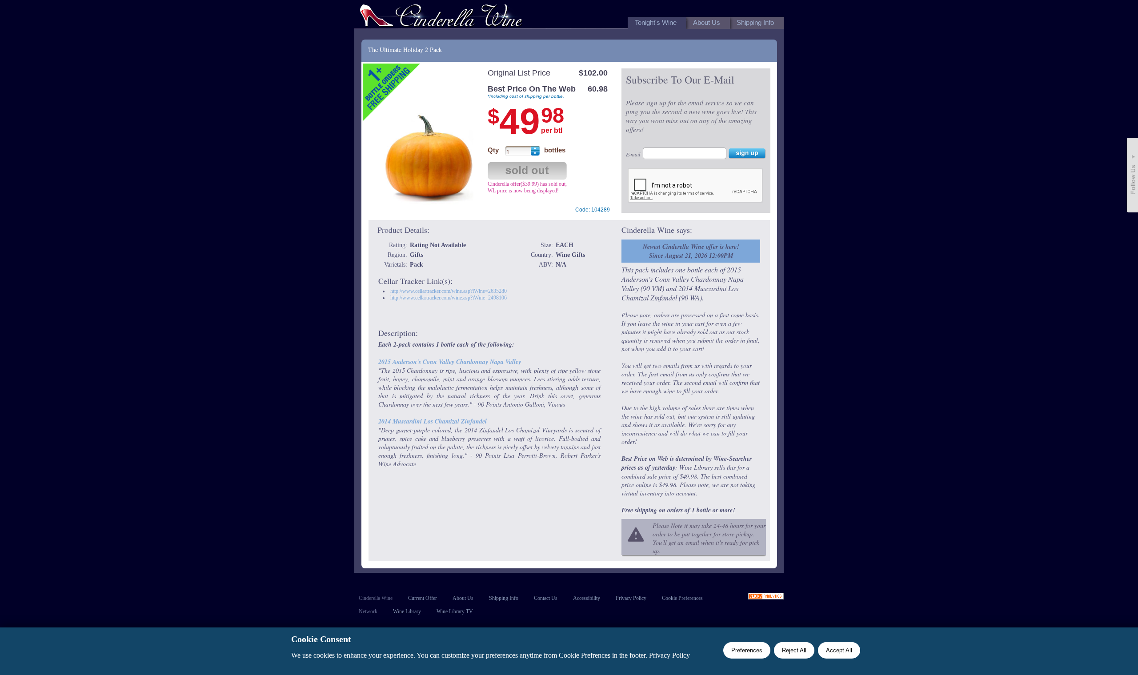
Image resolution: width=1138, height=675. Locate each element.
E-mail (633, 154)
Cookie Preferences (682, 598)
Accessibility (586, 598)
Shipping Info (503, 598)
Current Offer (422, 598)
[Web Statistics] (766, 597)
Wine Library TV (455, 611)
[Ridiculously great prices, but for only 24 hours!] (441, 17)
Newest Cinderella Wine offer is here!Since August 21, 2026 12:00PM (691, 251)
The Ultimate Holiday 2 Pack (405, 49)
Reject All (794, 650)
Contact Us (545, 598)
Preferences (746, 650)
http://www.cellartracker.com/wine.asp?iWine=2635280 (448, 291)
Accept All (839, 650)
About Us (463, 598)
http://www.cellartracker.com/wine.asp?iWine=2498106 (448, 298)
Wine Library (407, 611)
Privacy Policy (631, 598)
